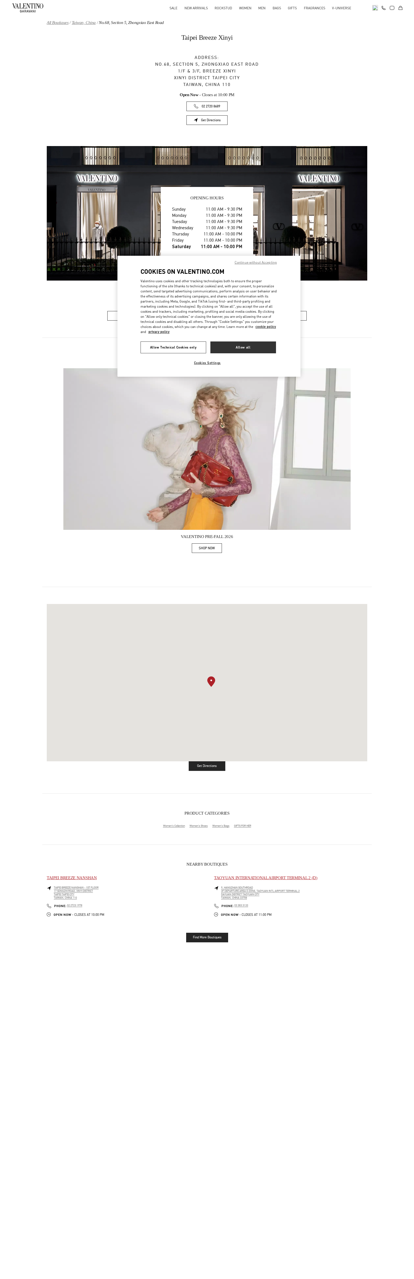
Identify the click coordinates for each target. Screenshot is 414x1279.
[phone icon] (383, 7)
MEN (262, 8)
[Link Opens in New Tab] (207, 449)
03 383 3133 (241, 905)
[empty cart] (400, 8)
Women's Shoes (199, 826)
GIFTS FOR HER (242, 826)
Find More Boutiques (207, 937)
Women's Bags (221, 826)
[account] (392, 8)
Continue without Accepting (256, 262)
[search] (375, 8)
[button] (211, 681)
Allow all (243, 347)
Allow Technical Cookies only (173, 347)
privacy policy (159, 332)
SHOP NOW (210, 549)
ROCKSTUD (223, 8)
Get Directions (214, 121)
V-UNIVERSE (341, 8)
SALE (173, 8)
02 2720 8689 (211, 106)
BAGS (277, 8)
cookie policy (265, 327)
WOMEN (245, 8)
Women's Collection (174, 826)
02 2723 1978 (74, 905)
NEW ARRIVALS (196, 8)
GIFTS (292, 8)
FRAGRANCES (314, 8)
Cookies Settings (207, 363)
